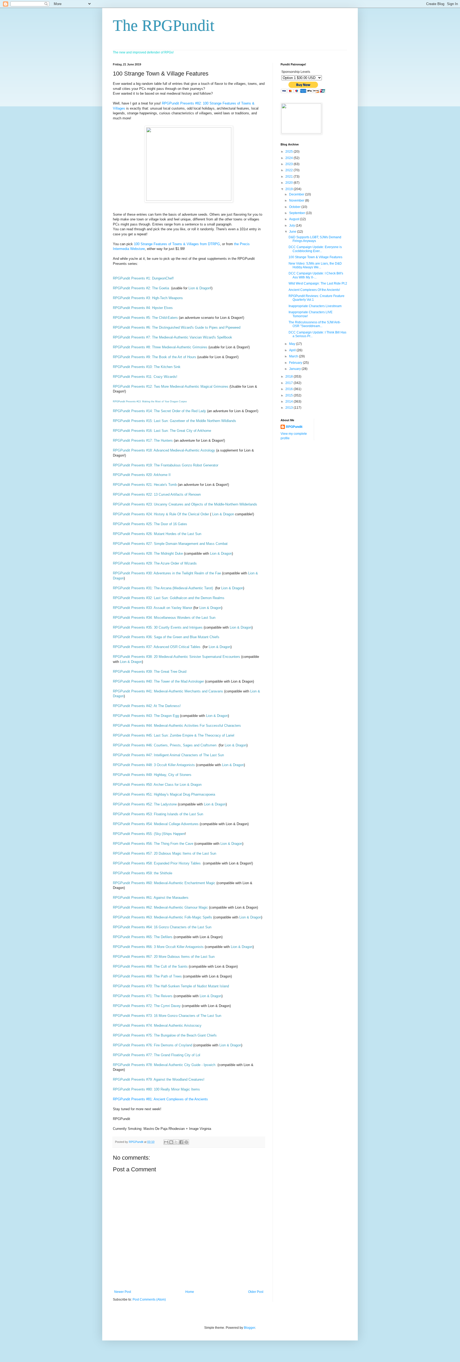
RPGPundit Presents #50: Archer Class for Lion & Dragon (158, 785)
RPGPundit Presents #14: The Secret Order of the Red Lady (160, 411)
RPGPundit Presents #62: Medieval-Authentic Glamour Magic (160, 907)
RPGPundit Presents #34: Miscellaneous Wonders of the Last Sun (164, 618)
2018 (289, 376)
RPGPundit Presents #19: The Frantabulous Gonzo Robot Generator (165, 465)
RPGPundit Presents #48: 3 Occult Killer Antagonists (154, 765)
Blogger (249, 1328)
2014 (289, 401)
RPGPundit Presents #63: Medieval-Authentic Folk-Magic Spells (162, 917)
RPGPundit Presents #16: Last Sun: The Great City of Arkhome (162, 431)
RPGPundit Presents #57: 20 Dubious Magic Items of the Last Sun (164, 853)
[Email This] (166, 1142)
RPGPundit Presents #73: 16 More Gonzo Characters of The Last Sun (167, 1016)
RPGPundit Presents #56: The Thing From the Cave (153, 844)
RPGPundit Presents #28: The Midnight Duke (148, 553)
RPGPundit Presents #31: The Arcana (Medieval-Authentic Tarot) (163, 588)
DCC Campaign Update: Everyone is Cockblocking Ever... (315, 249)
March (294, 356)
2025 (289, 151)
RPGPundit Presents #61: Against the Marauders (151, 898)
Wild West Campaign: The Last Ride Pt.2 (318, 283)
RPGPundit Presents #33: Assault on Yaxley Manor (152, 608)
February (296, 363)
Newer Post (122, 1292)
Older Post (255, 1292)
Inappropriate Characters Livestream (315, 306)
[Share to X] (176, 1142)
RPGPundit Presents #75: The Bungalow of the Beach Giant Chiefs (165, 1035)
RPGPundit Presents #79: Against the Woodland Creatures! (158, 1079)
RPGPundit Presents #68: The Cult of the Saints (150, 966)
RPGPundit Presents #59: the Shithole (143, 873)
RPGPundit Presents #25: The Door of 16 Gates (150, 524)
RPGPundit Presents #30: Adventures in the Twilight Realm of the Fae (167, 573)
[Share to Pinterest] (186, 1142)
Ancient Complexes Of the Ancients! (314, 290)
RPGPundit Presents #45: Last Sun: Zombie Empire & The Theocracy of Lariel (173, 735)
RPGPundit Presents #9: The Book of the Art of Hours (154, 357)
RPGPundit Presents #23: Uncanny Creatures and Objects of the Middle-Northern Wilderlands (185, 504)
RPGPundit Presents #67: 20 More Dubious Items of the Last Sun (164, 957)
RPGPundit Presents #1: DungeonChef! (143, 278)
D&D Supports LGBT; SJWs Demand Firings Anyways (315, 239)
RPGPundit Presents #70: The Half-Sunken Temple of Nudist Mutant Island (171, 986)
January (295, 369)
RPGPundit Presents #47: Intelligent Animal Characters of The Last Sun (168, 755)
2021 (289, 176)
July (292, 225)
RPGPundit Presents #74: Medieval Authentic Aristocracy (158, 1025)
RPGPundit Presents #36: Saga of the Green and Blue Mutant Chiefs (166, 637)
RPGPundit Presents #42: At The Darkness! (147, 706)
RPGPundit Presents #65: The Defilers (142, 937)
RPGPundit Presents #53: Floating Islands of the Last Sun (158, 814)
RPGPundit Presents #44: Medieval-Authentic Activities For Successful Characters (177, 726)
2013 (289, 408)
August (294, 219)
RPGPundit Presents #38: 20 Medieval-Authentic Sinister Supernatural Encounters (176, 657)
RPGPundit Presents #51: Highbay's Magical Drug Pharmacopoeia (164, 794)
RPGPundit (294, 427)
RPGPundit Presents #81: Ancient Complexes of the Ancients (160, 1099)
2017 (289, 383)
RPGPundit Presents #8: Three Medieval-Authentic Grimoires (160, 347)
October (295, 207)
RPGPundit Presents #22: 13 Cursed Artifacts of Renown (157, 494)
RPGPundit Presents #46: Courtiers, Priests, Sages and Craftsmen (164, 745)
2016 (289, 389)
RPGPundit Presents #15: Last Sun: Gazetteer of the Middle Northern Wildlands (175, 421)
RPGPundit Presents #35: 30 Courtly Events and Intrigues (158, 627)
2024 (289, 158)
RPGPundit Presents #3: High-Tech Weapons (148, 298)
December (297, 194)
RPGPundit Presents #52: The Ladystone (145, 804)
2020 (289, 183)
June (293, 231)
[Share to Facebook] (181, 1142)
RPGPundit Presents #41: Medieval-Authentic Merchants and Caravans (168, 691)
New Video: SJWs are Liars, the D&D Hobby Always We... (315, 265)
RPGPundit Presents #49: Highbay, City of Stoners (152, 775)
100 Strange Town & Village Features (315, 257)
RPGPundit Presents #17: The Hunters (143, 440)
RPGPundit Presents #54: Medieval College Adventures (156, 824)
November (297, 200)
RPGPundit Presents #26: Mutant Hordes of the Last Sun (157, 534)
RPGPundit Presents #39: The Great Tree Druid (150, 672)
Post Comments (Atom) (149, 1299)
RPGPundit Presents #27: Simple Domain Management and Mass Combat (170, 544)
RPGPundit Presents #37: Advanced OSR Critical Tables (157, 647)
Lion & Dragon (199, 288)
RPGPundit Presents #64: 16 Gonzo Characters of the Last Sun (162, 927)
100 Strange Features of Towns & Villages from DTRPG (177, 244)
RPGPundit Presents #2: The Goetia (141, 288)
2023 (289, 164)
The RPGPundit (164, 25)
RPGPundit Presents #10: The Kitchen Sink (146, 367)
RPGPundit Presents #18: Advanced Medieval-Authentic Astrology (164, 450)
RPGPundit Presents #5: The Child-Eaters (145, 318)
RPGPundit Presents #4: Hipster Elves (143, 308)
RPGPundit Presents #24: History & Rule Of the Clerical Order (161, 514)
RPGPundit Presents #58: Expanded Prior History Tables (157, 863)
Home (189, 1292)
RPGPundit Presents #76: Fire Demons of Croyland (152, 1045)
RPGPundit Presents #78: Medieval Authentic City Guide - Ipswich (164, 1065)
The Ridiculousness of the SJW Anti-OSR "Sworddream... (315, 324)
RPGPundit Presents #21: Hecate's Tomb (145, 485)
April (293, 350)
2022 (289, 170)
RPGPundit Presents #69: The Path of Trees (147, 976)
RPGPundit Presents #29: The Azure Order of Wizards (155, 563)
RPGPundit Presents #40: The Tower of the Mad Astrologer (158, 681)
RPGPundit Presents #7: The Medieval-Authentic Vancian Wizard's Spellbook (172, 337)
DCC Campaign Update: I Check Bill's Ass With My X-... (316, 275)
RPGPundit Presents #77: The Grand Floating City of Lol (156, 1055)
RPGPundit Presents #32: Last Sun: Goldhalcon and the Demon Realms (169, 598)
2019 (289, 189)
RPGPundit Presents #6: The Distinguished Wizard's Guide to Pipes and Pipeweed (177, 327)
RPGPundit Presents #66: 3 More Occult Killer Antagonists (158, 947)
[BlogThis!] (171, 1142)
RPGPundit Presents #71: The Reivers (142, 996)
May (292, 344)
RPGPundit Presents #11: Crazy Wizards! (145, 377)
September (297, 213)
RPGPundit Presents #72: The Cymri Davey (147, 1006)
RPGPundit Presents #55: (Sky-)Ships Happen (149, 834)
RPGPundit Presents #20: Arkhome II (142, 475)
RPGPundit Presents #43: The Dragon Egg (146, 716)
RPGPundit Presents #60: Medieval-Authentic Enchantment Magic (164, 883)
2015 (289, 395)
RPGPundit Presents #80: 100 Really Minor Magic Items (156, 1089)
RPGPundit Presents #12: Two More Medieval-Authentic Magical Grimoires (170, 386)
